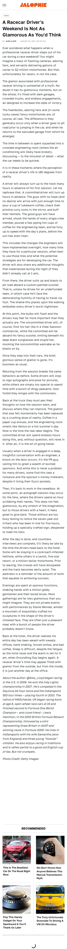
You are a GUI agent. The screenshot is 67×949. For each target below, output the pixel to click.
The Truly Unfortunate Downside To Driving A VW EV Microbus (50, 921)
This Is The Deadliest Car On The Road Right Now (16, 871)
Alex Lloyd (11, 41)
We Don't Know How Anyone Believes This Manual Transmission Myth (49, 873)
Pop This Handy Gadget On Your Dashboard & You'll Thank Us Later (14, 922)
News (6, 16)
